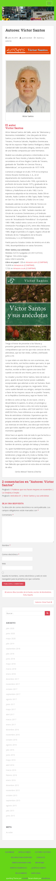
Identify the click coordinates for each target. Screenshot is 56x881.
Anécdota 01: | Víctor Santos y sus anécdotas (29, 495)
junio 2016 (10, 755)
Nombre (6, 545)
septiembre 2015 (13, 800)
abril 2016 (10, 765)
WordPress (46, 878)
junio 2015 (10, 815)
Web (4, 563)
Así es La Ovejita (24, 852)
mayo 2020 (10, 638)
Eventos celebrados (18, 868)
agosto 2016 (11, 745)
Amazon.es (19, 265)
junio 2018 (10, 659)
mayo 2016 (10, 760)
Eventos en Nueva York (21, 863)
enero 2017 (11, 724)
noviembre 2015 (13, 790)
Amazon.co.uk (19, 268)
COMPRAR (42, 262)
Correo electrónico (10, 554)
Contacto (40, 857)
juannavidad (27, 38)
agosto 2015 (11, 805)
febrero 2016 (11, 775)
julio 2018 (10, 653)
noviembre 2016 (13, 734)
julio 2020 (10, 628)
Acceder (9, 832)
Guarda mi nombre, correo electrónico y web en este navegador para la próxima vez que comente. (24, 577)
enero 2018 (11, 674)
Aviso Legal (36, 873)
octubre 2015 (11, 795)
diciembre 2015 (12, 785)
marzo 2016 (11, 770)
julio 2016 (10, 750)
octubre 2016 (11, 739)
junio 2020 (10, 633)
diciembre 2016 (12, 729)
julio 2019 (10, 643)
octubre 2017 (11, 689)
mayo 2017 (10, 709)
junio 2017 (10, 704)
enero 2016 (11, 780)
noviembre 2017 (13, 684)
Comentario (8, 515)
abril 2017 (10, 714)
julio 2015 (10, 810)
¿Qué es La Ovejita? (38, 868)
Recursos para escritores (21, 857)
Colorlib (25, 878)
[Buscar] (47, 613)
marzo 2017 (11, 719)
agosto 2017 (11, 699)
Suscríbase (9, 852)
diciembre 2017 (12, 679)
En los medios (21, 873)
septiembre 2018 (13, 648)
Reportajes (39, 863)
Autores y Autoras (43, 852)
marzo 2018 (11, 669)
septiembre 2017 (13, 694)
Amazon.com (31, 262)
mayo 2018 (10, 664)
